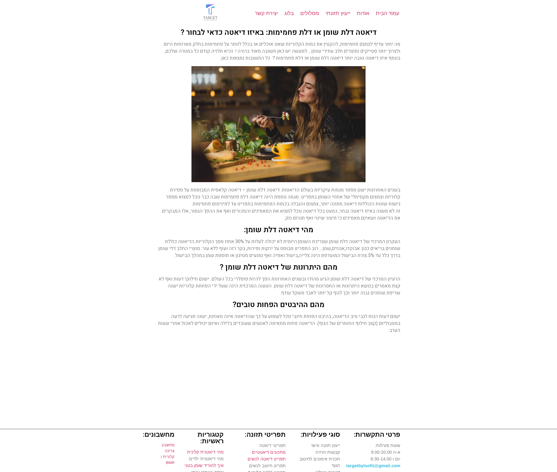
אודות (363, 13)
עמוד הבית (387, 13)
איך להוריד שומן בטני (204, 465)
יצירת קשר (266, 13)
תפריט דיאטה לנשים (267, 459)
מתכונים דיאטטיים (269, 452)
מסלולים (309, 13)
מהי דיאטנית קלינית (205, 452)
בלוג (289, 13)
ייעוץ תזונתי (337, 13)
